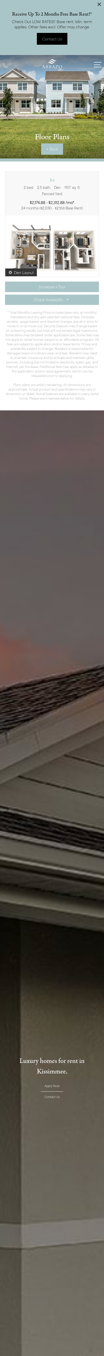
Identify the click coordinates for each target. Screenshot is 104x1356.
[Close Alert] (99, 5)
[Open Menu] (97, 64)
